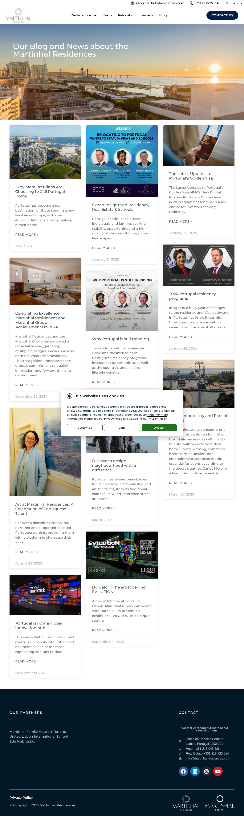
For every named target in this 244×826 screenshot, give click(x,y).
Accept (159, 428)
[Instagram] (206, 771)
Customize (84, 428)
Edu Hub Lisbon (23, 741)
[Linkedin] (195, 771)
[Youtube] (218, 771)
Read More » (26, 235)
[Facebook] (183, 771)
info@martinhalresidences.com (159, 3)
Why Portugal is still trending (120, 339)
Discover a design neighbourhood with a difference (114, 465)
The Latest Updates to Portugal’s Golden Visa (191, 175)
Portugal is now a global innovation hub (38, 625)
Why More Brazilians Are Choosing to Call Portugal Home (40, 191)
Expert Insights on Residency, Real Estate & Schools (120, 207)
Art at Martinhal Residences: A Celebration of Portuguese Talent (44, 509)
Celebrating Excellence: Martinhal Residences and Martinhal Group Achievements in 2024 (40, 320)
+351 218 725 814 (207, 3)
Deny (122, 428)
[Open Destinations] (95, 15)
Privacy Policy (157, 418)
